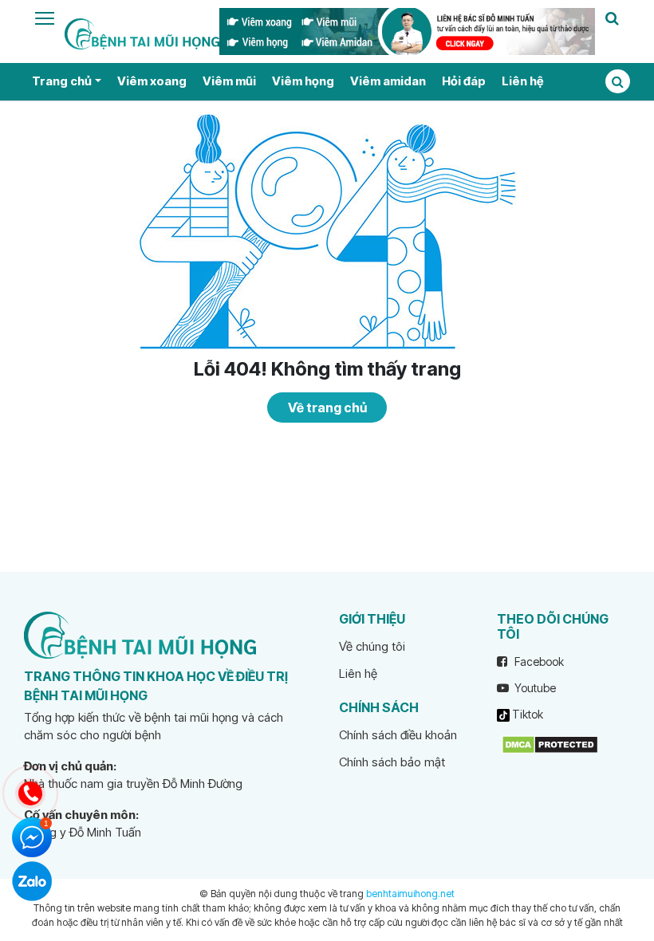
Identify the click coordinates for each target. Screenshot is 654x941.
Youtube (534, 688)
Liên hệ (522, 81)
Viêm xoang (152, 81)
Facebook (538, 661)
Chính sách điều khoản (398, 734)
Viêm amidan (388, 81)
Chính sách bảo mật (392, 762)
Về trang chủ (327, 407)
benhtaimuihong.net (410, 894)
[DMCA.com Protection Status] (550, 743)
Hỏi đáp (464, 81)
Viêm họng (303, 81)
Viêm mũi (229, 81)
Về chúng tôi (372, 646)
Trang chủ (62, 81)
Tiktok (526, 714)
